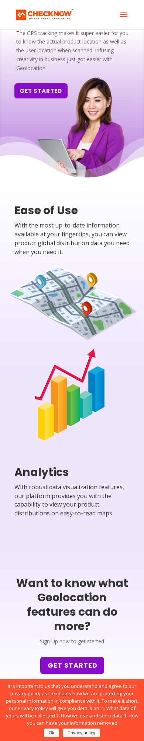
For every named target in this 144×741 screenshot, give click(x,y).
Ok (51, 732)
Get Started (72, 665)
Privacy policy (81, 732)
